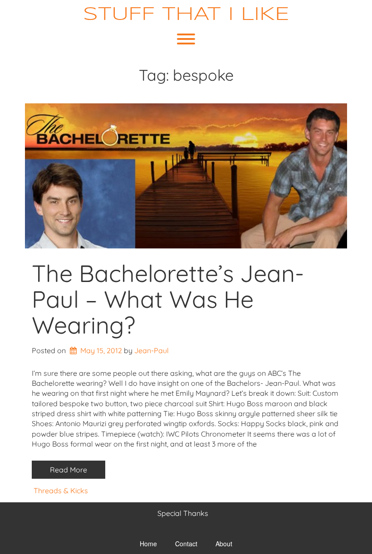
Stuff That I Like (186, 14)
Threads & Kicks (61, 490)
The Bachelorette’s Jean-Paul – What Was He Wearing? (168, 299)
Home (148, 543)
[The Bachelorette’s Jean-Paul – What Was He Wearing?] (186, 175)
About (223, 543)
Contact (186, 543)
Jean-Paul (151, 350)
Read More (68, 469)
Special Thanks (182, 513)
